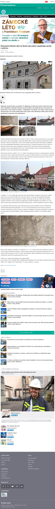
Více (46, 16)
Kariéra (30, 464)
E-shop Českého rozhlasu (10, 369)
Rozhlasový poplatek (33, 468)
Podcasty (3, 476)
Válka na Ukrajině (5, 458)
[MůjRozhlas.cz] (3, 59)
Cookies (3, 505)
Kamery (52, 7)
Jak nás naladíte (32, 458)
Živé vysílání (5, 282)
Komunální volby (5, 460)
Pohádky (21, 279)
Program (39, 7)
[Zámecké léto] (27, 30)
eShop (3, 464)
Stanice (3, 462)
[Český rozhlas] (5, 1)
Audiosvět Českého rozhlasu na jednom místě (12, 289)
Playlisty (35, 16)
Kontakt (30, 466)
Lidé (41, 16)
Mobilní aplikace (5, 478)
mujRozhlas (4, 276)
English (24, 505)
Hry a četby (5, 279)
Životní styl (4, 16)
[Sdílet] (4, 103)
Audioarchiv (46, 7)
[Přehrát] (2, 97)
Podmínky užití (17, 505)
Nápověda (31, 460)
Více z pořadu (6, 337)
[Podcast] (1, 103)
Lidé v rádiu (31, 462)
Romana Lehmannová (19, 89)
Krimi (13, 279)
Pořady (19, 16)
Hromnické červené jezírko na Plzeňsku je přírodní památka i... (26, 339)
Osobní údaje (10, 505)
